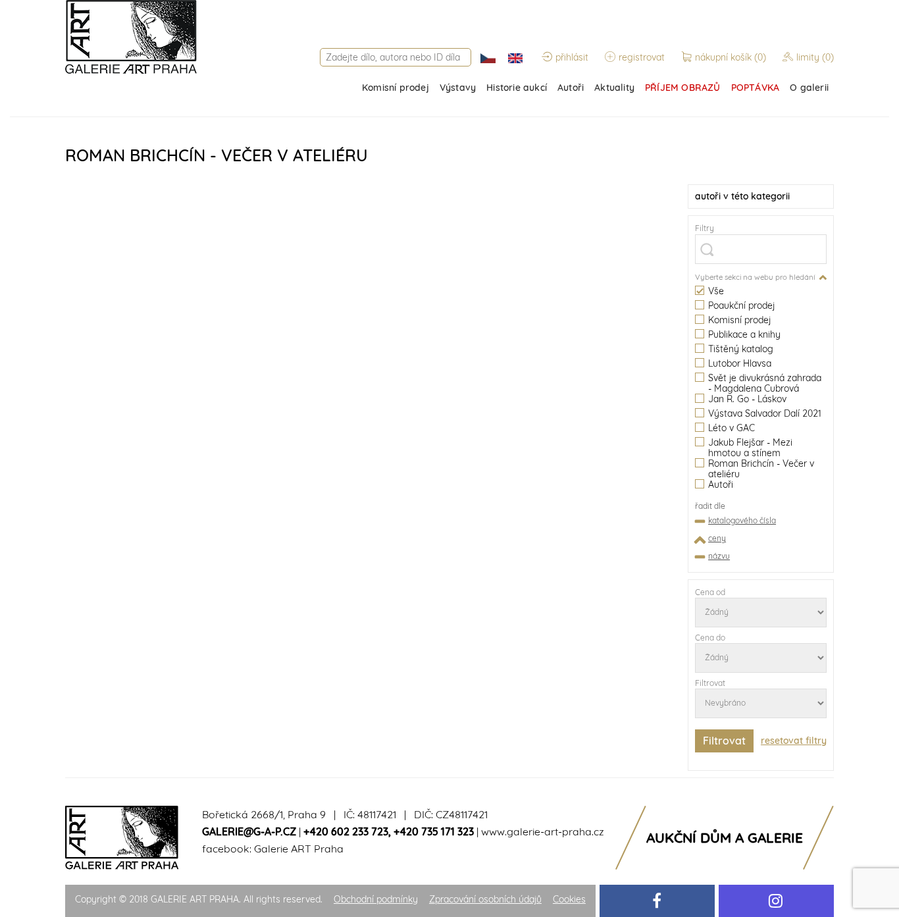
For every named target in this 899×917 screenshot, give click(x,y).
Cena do (710, 637)
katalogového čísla (742, 520)
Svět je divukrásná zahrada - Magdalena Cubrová (764, 383)
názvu (719, 556)
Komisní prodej (395, 87)
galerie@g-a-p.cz (249, 831)
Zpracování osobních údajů (485, 899)
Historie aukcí (516, 87)
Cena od (710, 592)
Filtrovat (710, 683)
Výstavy (458, 87)
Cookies (569, 899)
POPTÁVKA (755, 87)
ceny (717, 538)
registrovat (642, 57)
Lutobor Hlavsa (739, 363)
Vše (716, 291)
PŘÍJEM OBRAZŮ (683, 87)
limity (815, 57)
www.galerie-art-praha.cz (542, 831)
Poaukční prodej (741, 305)
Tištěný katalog (740, 349)
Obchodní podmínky (376, 899)
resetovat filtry (794, 741)
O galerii (809, 87)
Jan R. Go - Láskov (747, 399)
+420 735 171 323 (434, 831)
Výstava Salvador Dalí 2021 (764, 413)
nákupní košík (730, 57)
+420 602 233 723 (345, 831)
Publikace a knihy (744, 334)
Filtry (704, 228)
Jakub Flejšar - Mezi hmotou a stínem (750, 447)
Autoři (570, 87)
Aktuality (614, 87)
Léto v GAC (731, 428)
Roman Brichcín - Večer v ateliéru (761, 468)
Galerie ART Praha (299, 848)
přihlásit (571, 57)
